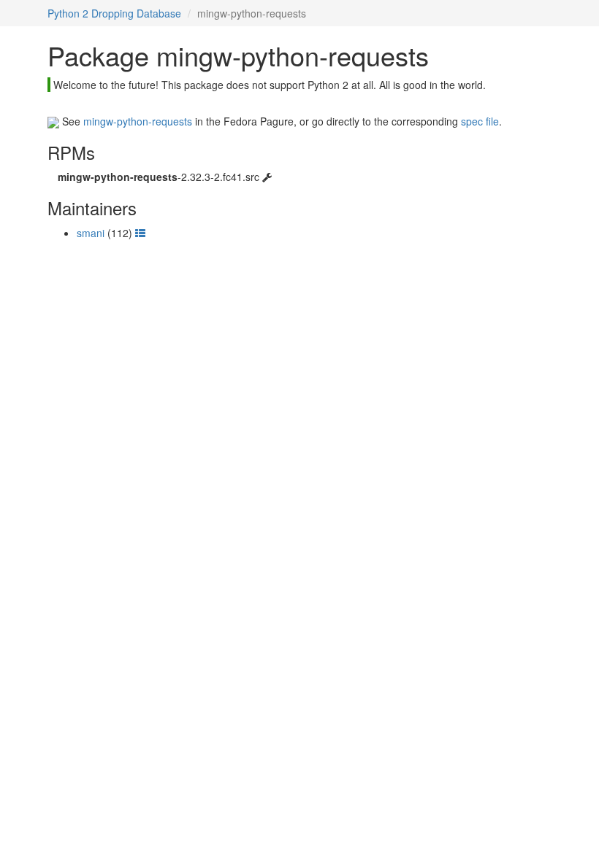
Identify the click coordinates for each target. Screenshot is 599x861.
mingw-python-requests (137, 121)
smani (90, 232)
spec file (480, 121)
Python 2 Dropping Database (114, 13)
